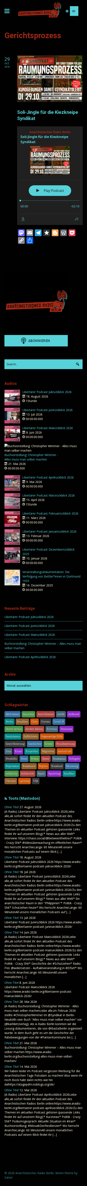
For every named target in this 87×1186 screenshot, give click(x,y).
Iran (8, 751)
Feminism (66, 729)
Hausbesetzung (65, 744)
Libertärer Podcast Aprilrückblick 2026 (48, 477)
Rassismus (59, 758)
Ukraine (11, 781)
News (24, 758)
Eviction (52, 729)
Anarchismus (46, 714)
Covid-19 (59, 721)
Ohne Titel (11, 807)
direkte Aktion (34, 729)
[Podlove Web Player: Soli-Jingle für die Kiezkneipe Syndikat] (50, 175)
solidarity (12, 773)
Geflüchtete (31, 736)
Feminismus (13, 736)
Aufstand (73, 714)
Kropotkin (32, 751)
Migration (48, 751)
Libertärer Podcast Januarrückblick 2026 (49, 531)
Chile (34, 721)
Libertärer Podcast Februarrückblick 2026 (50, 513)
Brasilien (22, 721)
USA (35, 781)
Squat (41, 773)
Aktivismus (12, 714)
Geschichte (34, 744)
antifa (61, 714)
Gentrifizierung (15, 744)
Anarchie (28, 714)
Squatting (54, 773)
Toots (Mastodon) (24, 798)
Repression (12, 766)
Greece (49, 744)
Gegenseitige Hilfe (52, 736)
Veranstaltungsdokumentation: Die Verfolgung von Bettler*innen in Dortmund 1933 (51, 576)
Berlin (9, 721)
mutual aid (64, 751)
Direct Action (14, 729)
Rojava (43, 766)
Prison (35, 758)
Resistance (29, 766)
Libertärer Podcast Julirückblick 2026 (47, 392)
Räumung (72, 766)
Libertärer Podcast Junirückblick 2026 (47, 410)
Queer (45, 758)
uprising (24, 781)
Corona (45, 721)
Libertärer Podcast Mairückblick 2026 (47, 428)
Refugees (74, 758)
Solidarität (27, 773)
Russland (57, 766)
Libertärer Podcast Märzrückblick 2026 (48, 495)
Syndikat (69, 773)
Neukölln (11, 758)
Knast (18, 751)
